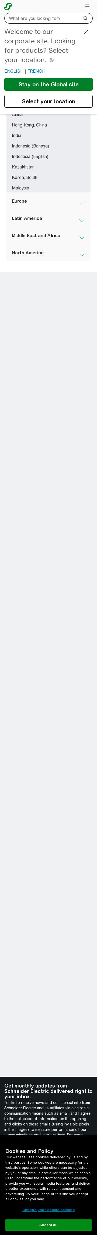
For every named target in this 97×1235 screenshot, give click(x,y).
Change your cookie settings (48, 1210)
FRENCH (36, 71)
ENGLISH (13, 71)
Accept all (48, 1225)
